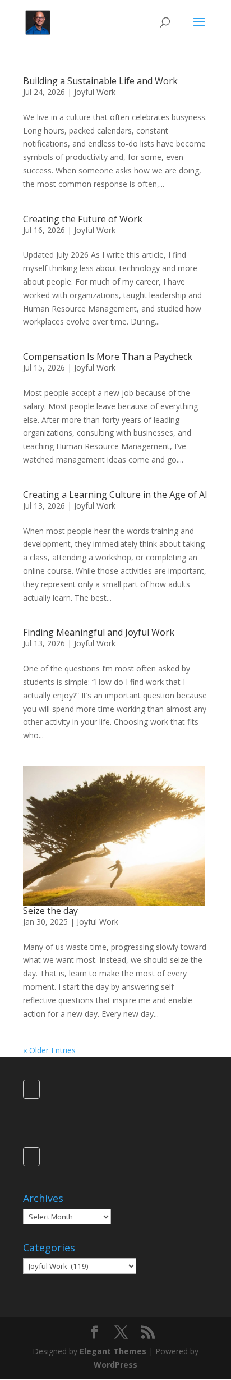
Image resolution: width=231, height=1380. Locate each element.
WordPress (115, 1364)
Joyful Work (95, 91)
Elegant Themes (113, 1351)
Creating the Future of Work (82, 219)
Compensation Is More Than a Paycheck (107, 356)
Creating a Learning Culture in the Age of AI (115, 494)
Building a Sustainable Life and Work (100, 81)
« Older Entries (49, 1050)
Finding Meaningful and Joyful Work (98, 632)
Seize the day (50, 910)
